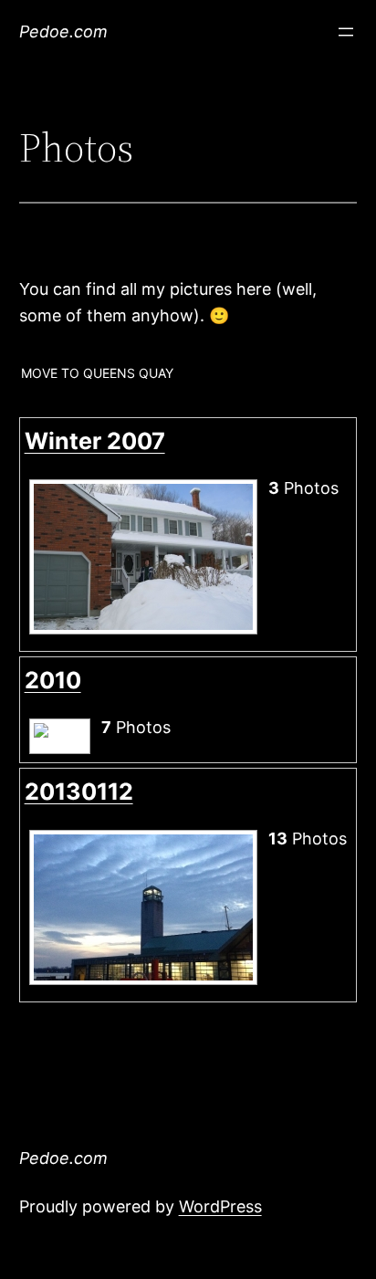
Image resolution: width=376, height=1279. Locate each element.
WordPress (220, 1206)
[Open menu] (346, 32)
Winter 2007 (95, 441)
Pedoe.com (63, 31)
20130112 (79, 791)
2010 (53, 680)
